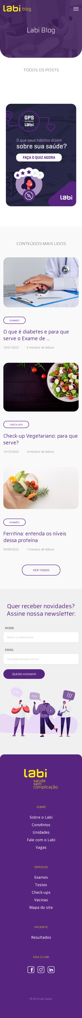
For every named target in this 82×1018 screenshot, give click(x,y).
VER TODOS (41, 570)
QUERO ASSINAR (24, 674)
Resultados (41, 937)
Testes (41, 884)
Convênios (41, 824)
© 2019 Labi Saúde (41, 999)
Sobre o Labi (41, 817)
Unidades (41, 832)
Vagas (41, 847)
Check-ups (16, 425)
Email (9, 650)
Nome (9, 628)
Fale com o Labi (41, 839)
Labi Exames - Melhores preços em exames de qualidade (17, 8)
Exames (14, 320)
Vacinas (41, 899)
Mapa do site (41, 907)
